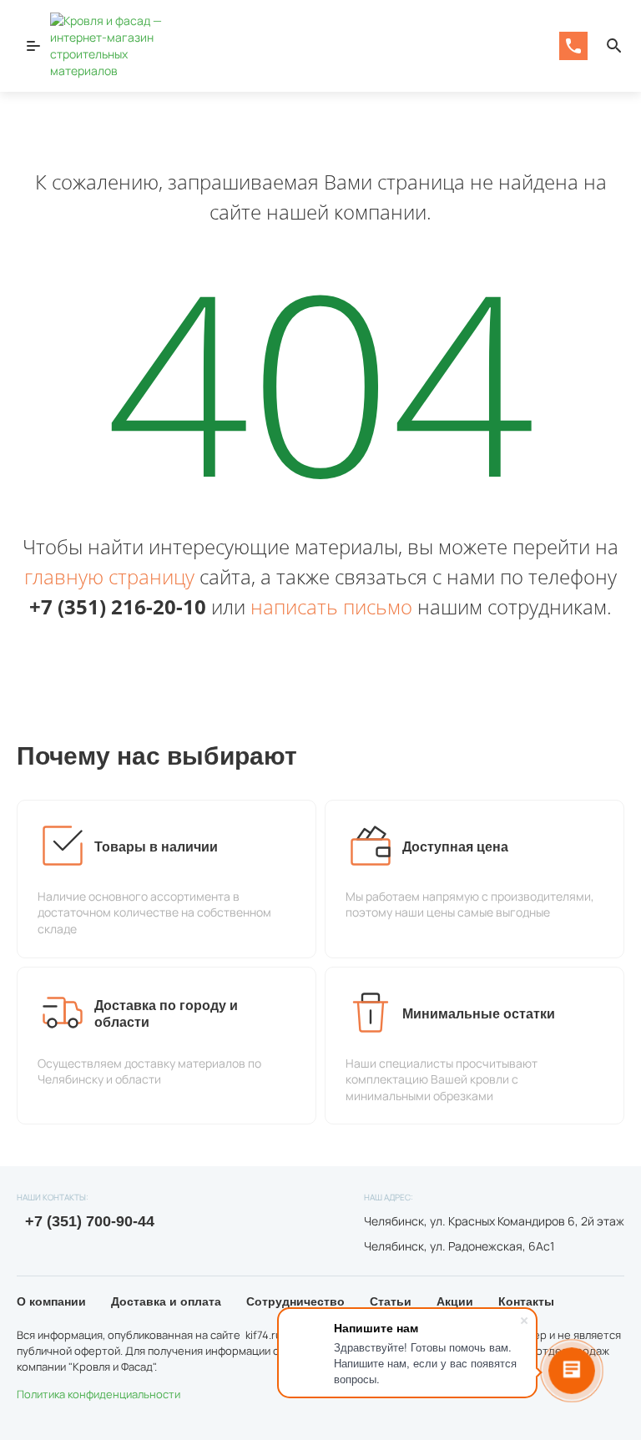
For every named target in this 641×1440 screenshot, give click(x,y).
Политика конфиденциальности (98, 1394)
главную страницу (109, 576)
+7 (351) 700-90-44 (87, 1221)
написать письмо (331, 606)
